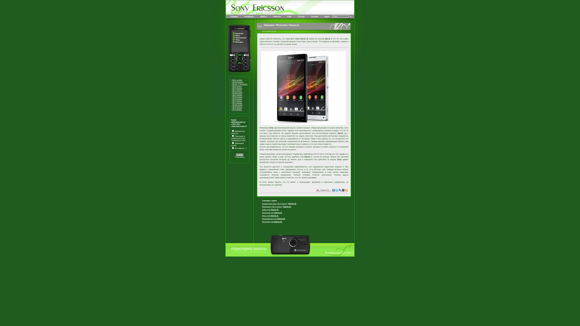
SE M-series (237, 93)
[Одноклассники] (346, 190)
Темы (237, 40)
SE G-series (237, 89)
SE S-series (237, 99)
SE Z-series (237, 110)
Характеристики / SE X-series (274, 204)
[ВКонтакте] (333, 190)
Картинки (239, 33)
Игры (237, 36)
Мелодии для (272, 222)
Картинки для (272, 213)
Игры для (270, 216)
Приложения (240, 38)
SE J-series (237, 91)
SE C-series (237, 80)
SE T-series (237, 101)
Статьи (301, 17)
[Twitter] (336, 190)
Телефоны (249, 17)
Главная (234, 17)
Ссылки (314, 17)
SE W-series (237, 105)
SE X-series (237, 108)
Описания (269, 25)
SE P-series (237, 95)
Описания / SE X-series (272, 207)
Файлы (263, 17)
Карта (327, 17)
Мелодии (239, 42)
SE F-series (237, 86)
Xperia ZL (294, 25)
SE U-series (237, 103)
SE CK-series (237, 82)
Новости (277, 17)
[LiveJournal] (340, 190)
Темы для (270, 210)
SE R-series (237, 97)
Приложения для (273, 219)
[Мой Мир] (343, 190)
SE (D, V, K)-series (239, 84)
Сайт (289, 17)
